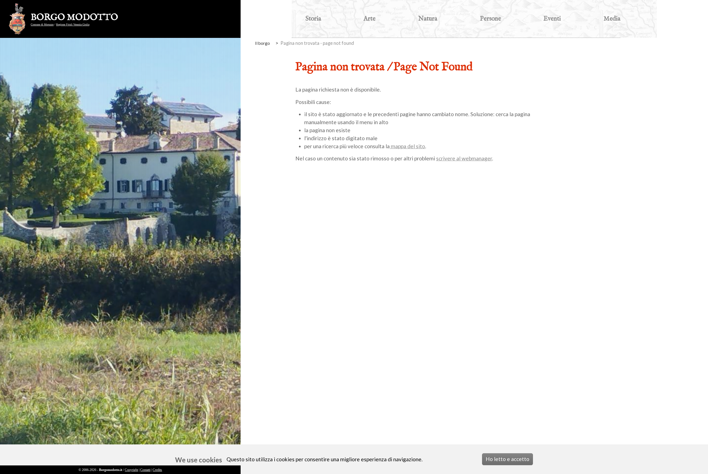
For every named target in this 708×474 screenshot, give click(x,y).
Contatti (145, 470)
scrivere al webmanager (464, 158)
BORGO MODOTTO (74, 17)
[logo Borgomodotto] (19, 19)
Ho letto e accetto (507, 459)
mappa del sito (407, 146)
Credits (157, 470)
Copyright (131, 470)
